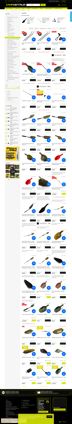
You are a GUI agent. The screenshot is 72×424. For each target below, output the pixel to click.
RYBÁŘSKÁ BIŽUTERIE (10, 49)
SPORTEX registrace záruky (10, 413)
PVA (8, 50)
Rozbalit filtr (11, 102)
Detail (64, 193)
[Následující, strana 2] (63, 387)
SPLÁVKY (8, 69)
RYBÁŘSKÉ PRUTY (10, 26)
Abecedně (49, 28)
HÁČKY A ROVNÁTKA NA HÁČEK (12, 47)
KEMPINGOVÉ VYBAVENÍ (10, 41)
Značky (7, 80)
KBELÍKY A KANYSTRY (10, 59)
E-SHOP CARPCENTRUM (10, 16)
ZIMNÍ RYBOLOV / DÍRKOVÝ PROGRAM (13, 73)
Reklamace (7, 410)
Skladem (8, 91)
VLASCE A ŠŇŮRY (9, 40)
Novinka (9, 94)
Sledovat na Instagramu (13, 179)
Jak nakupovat (8, 401)
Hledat (43, 4)
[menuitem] (9, 8)
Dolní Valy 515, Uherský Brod (59, 409)
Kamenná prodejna (9, 402)
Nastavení (23, 421)
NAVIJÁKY (8, 27)
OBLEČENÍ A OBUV (10, 53)
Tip (8, 96)
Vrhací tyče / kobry (11, 34)
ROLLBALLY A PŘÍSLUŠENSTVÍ (11, 72)
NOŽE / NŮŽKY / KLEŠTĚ (11, 62)
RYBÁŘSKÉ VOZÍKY (10, 60)
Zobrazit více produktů (43, 25)
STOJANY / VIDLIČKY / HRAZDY (12, 44)
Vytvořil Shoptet (63, 421)
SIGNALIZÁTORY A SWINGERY (11, 43)
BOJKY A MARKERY (10, 70)
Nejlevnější (31, 28)
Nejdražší (36, 28)
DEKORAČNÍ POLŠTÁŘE (10, 79)
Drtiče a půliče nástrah (11, 36)
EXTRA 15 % (10, 100)
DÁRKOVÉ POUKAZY (10, 21)
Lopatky (9, 37)
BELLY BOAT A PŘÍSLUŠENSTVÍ (12, 64)
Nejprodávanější (42, 28)
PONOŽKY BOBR (9, 54)
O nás (7, 400)
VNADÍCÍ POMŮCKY (10, 30)
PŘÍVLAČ (8, 23)
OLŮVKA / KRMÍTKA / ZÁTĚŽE (11, 51)
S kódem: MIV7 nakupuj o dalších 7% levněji (12, 98)
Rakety (9, 31)
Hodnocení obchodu (9, 417)
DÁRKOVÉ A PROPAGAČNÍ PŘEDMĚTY (13, 77)
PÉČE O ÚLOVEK (9, 46)
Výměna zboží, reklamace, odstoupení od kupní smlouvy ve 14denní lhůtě (12, 409)
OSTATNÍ (8, 74)
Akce (8, 93)
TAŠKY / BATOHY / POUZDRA (11, 57)
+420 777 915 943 (25, 401)
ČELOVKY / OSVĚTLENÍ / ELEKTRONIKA (13, 56)
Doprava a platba (8, 405)
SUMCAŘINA (9, 24)
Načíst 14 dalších (44, 386)
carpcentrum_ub (25, 407)
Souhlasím (49, 416)
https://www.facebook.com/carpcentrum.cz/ (29, 406)
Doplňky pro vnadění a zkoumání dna (13, 39)
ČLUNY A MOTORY (10, 63)
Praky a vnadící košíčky (11, 33)
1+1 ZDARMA (9, 20)
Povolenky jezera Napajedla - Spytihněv (12, 414)
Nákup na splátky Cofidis (9, 412)
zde (33, 418)
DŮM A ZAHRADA (9, 76)
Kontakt (7, 416)
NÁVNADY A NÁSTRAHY (10, 28)
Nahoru (24, 386)
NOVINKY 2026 (9, 18)
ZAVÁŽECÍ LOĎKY (10, 66)
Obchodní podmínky (9, 404)
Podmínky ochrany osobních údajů (11, 406)
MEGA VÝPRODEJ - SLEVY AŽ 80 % (12, 17)
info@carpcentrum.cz (26, 400)
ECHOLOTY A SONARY (10, 67)
